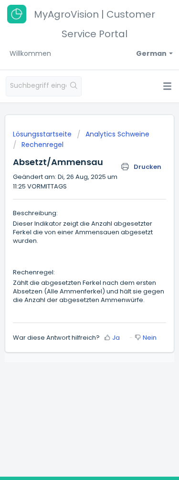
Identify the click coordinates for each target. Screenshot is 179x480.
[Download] (72, 232)
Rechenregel (42, 144)
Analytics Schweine (117, 134)
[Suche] (73, 86)
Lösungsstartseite (43, 134)
